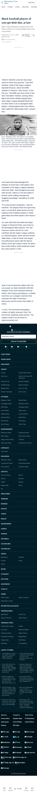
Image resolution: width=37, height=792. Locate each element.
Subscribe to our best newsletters (18, 340)
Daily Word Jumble (7, 609)
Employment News (24, 471)
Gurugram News (24, 415)
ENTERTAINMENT (6, 437)
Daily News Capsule (8, 344)
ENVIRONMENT (6, 531)
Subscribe (31, 2)
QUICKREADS (5, 592)
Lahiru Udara (22, 399)
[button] (2, 2)
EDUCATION (5, 464)
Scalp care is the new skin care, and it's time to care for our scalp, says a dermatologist (9, 710)
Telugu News (5, 648)
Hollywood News (24, 440)
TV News (21, 447)
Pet (2, 496)
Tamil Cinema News (24, 444)
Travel (20, 493)
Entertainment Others (25, 451)
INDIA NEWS (5, 372)
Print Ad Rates (17, 730)
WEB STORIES (5, 501)
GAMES (3, 602)
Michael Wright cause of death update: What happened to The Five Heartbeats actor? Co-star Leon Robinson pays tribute (9, 699)
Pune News (22, 428)
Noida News (22, 425)
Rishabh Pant (5, 396)
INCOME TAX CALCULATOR (9, 614)
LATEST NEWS (5, 362)
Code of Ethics (29, 730)
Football (21, 565)
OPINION (4, 541)
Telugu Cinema (23, 641)
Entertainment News (7, 644)
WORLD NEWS (6, 367)
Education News (24, 474)
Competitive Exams (7, 471)
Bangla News (22, 644)
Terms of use (29, 723)
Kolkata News (5, 422)
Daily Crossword (24, 605)
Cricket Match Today (25, 380)
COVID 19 (4, 597)
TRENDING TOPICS (7, 630)
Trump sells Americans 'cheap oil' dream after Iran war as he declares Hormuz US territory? (27, 664)
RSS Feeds (16, 733)
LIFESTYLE (4, 479)
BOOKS (3, 577)
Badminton (4, 565)
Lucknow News (23, 422)
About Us (4, 723)
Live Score (4, 384)
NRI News (4, 651)
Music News (4, 444)
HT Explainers (23, 651)
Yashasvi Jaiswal (23, 393)
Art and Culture (5, 483)
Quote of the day (6, 625)
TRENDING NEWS (7, 619)
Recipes (21, 490)
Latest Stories (7, 658)
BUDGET (4, 526)
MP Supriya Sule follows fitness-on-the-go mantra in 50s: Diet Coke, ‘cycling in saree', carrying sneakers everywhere (26, 711)
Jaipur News (22, 418)
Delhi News (4, 415)
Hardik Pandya (5, 393)
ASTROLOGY (5, 456)
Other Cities (22, 432)
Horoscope (4, 459)
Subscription (5, 730)
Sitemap (3, 733)
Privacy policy (5, 726)
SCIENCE (4, 536)
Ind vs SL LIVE (23, 396)
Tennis (20, 568)
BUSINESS (4, 511)
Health (3, 490)
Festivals (21, 486)
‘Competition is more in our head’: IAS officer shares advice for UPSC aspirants (9, 663)
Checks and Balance (19, 293)
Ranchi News (5, 432)
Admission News (6, 467)
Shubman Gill (5, 389)
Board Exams (23, 467)
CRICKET (4, 377)
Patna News (4, 428)
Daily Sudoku (5, 605)
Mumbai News (5, 425)
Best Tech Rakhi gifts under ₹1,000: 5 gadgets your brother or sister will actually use (26, 698)
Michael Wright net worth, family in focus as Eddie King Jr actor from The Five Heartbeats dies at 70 (9, 687)
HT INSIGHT (5, 582)
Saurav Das (22, 622)
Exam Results (5, 474)
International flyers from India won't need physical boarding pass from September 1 (27, 687)
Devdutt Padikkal (24, 389)
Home (3, 7)
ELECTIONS (4, 587)
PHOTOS (4, 516)
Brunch (21, 483)
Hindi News (22, 648)
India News (25, 7)
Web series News (6, 451)
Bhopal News (23, 408)
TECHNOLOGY (5, 556)
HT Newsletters (29, 726)
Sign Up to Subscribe (18, 349)
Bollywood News (6, 440)
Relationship (4, 493)
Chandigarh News (6, 411)
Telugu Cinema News (7, 447)
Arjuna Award (23, 625)
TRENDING (4, 506)
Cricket (17, 7)
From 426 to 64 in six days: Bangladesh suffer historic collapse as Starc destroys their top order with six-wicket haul (9, 676)
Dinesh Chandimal (6, 399)
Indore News (5, 418)
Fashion (3, 486)
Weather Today (17, 726)
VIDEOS (3, 521)
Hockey (3, 568)
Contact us (16, 723)
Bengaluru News (6, 408)
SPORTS (3, 561)
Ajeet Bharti (4, 622)
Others (3, 572)
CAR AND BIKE (6, 551)
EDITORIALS (5, 546)
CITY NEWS (4, 404)
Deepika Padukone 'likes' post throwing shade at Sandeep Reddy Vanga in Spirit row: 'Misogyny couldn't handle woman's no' (27, 676)
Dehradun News (24, 411)
